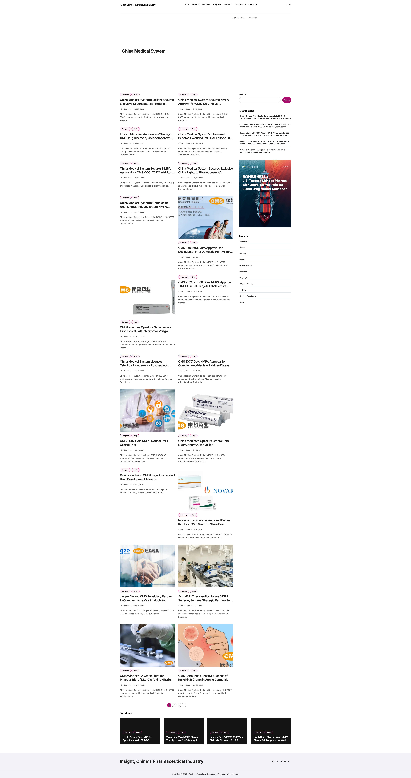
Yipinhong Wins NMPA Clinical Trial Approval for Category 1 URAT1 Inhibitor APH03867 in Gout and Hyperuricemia (265, 125)
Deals (135, 94)
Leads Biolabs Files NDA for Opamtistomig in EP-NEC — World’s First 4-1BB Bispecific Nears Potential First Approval (265, 117)
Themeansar (233, 774)
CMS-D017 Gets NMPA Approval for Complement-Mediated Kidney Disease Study (204, 365)
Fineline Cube (126, 109)
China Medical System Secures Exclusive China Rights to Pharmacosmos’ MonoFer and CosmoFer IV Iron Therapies (205, 174)
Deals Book (228, 4)
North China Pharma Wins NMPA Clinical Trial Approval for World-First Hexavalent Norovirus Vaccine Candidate (264, 142)
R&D (242, 302)
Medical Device (246, 284)
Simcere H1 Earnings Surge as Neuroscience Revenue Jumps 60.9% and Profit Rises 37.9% (262, 151)
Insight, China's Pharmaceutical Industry (137, 5)
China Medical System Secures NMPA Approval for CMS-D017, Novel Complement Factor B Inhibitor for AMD (204, 103)
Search (242, 94)
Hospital (243, 272)
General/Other (246, 265)
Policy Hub (217, 4)
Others (243, 290)
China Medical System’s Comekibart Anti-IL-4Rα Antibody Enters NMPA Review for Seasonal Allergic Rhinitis (144, 206)
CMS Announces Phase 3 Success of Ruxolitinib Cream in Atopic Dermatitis (203, 677)
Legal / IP (244, 278)
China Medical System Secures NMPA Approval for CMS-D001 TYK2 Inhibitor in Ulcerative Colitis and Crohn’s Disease (147, 172)
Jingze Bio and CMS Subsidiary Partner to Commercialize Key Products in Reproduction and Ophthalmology (146, 600)
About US (195, 4)
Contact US (252, 4)
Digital (243, 253)
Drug (193, 94)
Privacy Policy (240, 4)
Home (187, 4)
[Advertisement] (260, 52)
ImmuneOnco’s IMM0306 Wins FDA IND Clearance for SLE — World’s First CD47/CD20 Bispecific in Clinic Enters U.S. (265, 134)
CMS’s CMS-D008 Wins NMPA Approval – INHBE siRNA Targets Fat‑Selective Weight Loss (205, 286)
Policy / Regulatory (248, 296)
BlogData (221, 774)
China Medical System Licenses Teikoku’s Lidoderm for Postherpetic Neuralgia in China (144, 365)
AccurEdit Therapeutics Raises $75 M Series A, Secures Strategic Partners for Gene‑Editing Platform (204, 600)
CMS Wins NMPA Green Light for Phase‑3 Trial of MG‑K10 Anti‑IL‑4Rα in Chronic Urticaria (145, 679)
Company (125, 94)
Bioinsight (206, 4)
